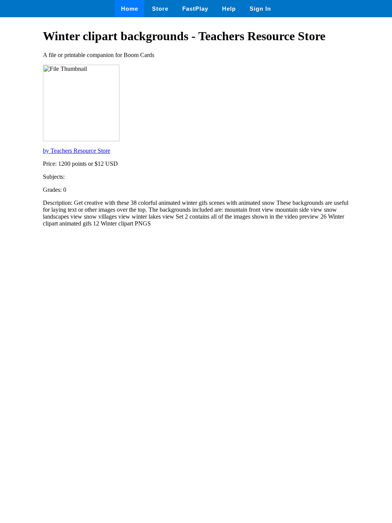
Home (129, 8)
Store (160, 8)
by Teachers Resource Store (76, 150)
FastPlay (195, 8)
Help (229, 8)
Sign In (260, 8)
